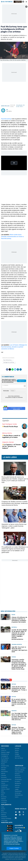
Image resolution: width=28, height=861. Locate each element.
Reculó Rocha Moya (11, 426)
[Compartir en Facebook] (7, 369)
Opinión (5, 420)
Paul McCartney (7, 360)
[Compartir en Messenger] (15, 369)
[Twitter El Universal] (23, 812)
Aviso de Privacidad (15, 844)
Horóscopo (18, 793)
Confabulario (4, 785)
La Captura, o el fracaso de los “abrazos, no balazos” (11, 446)
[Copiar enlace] (18, 369)
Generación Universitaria (18, 778)
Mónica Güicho (7, 433)
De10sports (18, 783)
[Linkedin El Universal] (15, 818)
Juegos (17, 789)
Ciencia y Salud (5, 789)
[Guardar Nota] (20, 369)
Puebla (17, 752)
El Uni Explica (5, 758)
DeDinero (17, 785)
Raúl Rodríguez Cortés (9, 424)
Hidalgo (17, 754)
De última (3, 796)
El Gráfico (17, 781)
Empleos (17, 773)
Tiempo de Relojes (6, 818)
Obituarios (17, 775)
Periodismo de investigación (5, 755)
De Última (3, 812)
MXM (2, 791)
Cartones (3, 775)
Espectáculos (5, 105)
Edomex (17, 748)
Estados (3, 769)
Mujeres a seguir (5, 752)
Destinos (3, 798)
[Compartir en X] (10, 369)
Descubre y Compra (20, 768)
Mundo (3, 763)
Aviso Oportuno (19, 771)
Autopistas (4, 800)
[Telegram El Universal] (15, 812)
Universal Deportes (6, 779)
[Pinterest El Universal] (23, 815)
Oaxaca (17, 750)
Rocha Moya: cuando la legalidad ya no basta (11, 436)
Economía (3, 777)
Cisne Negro (4, 820)
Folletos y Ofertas (19, 769)
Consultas (3, 802)
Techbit (3, 792)
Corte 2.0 (3, 750)
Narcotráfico (4, 771)
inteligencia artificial (8, 362)
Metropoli (3, 767)
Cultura (3, 783)
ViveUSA (17, 787)
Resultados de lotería (19, 796)
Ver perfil (9, 111)
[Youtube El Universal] (16, 815)
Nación (3, 748)
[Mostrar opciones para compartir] (26, 7)
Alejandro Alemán (8, 442)
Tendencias (4, 787)
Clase (2, 806)
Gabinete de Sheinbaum (4, 760)
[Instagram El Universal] (20, 815)
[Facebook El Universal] (19, 812)
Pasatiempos (18, 791)
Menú (2, 794)
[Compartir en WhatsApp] (12, 369)
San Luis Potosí (19, 758)
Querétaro (17, 756)
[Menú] (26, 1)
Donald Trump (5, 765)
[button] (18, 2)
